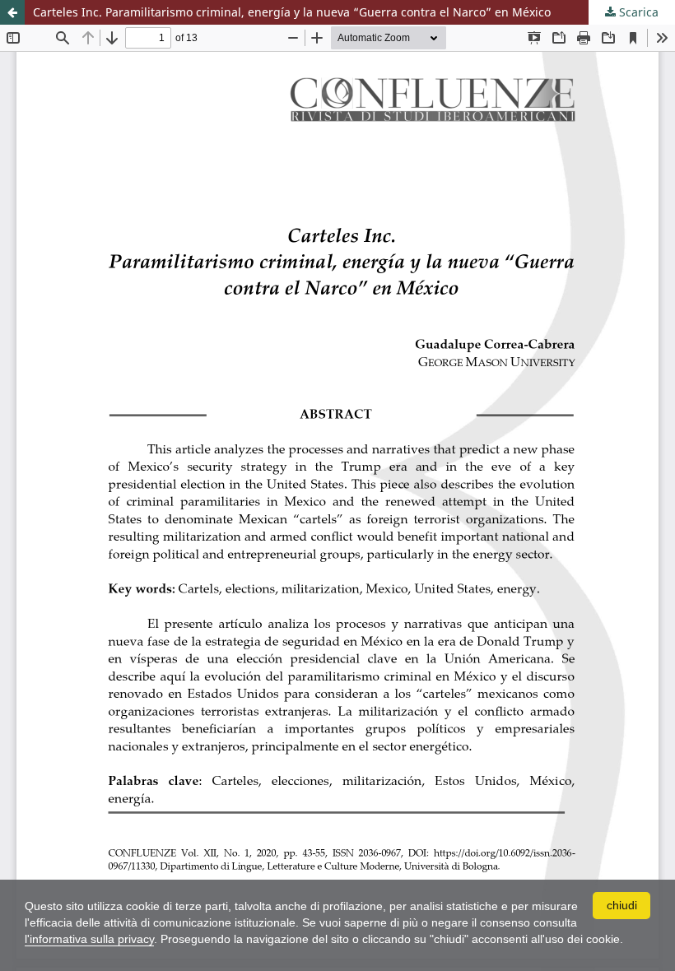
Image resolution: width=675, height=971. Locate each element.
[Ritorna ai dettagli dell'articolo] (12, 12)
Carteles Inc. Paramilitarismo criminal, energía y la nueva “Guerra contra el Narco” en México (292, 12)
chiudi (622, 905)
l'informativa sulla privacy (89, 938)
